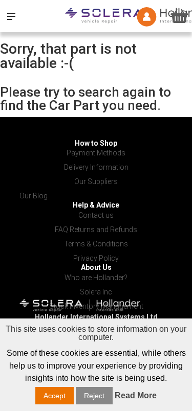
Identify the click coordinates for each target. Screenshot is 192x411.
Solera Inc (96, 292)
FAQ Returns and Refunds (96, 229)
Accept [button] (55, 396)
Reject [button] (94, 396)
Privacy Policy (96, 258)
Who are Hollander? (96, 277)
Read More (136, 395)
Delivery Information (96, 167)
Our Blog (33, 196)
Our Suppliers (96, 181)
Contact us (96, 215)
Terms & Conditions (96, 244)
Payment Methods (96, 153)
